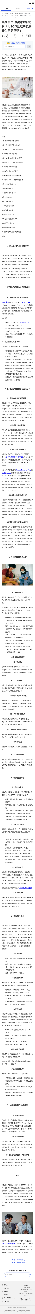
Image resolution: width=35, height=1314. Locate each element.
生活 (18, 8)
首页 (6, 8)
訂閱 (29, 47)
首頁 (2, 14)
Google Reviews (21, 470)
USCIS (5, 302)
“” (25, 302)
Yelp (29, 470)
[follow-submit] (30, 1275)
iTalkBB (14, 457)
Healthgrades (6, 473)
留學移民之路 (7, 14)
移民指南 (11, 14)
